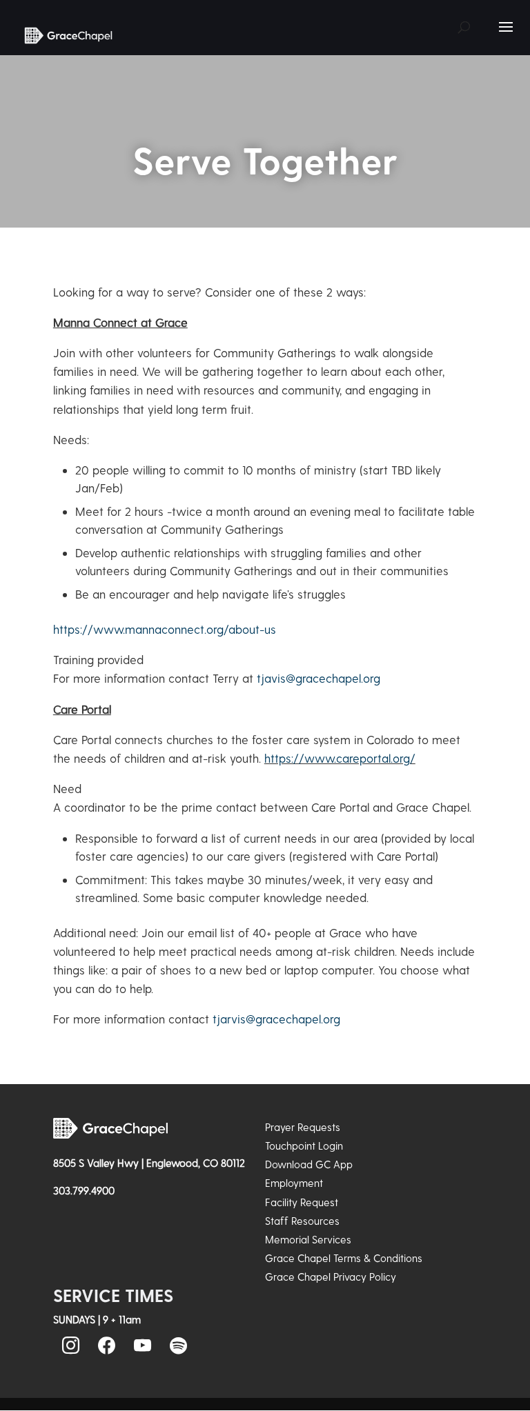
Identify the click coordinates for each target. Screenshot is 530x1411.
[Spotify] (179, 1346)
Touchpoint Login (304, 1145)
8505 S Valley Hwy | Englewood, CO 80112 (149, 1163)
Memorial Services (308, 1239)
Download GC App (309, 1164)
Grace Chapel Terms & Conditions (343, 1258)
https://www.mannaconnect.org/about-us (164, 629)
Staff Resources (302, 1220)
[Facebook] (107, 1346)
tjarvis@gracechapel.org (276, 1018)
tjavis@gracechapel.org (318, 678)
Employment (294, 1183)
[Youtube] (143, 1346)
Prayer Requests (302, 1127)
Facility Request (301, 1202)
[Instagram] (71, 1346)
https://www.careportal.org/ (339, 758)
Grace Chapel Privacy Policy (330, 1276)
